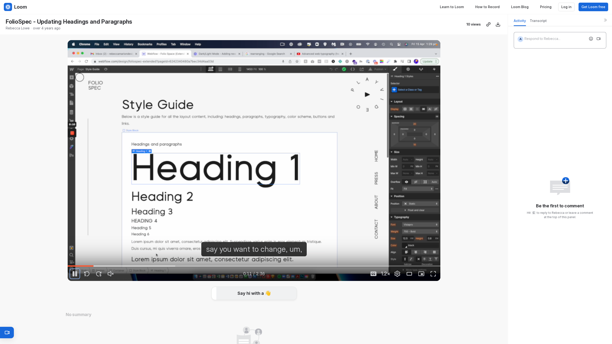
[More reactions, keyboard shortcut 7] (290, 294)
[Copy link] (488, 24)
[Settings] (397, 274)
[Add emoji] (591, 39)
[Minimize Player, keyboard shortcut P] (421, 274)
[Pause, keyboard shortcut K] (75, 274)
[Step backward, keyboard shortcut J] (87, 274)
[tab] (520, 22)
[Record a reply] (598, 39)
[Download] (498, 24)
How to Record (487, 7)
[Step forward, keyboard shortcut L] (99, 274)
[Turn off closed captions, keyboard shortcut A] (373, 274)
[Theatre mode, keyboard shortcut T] (409, 274)
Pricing (546, 7)
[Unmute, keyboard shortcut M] (110, 274)
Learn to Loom (452, 7)
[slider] (254, 265)
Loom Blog (520, 7)
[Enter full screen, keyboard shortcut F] (433, 274)
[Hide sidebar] (605, 20)
